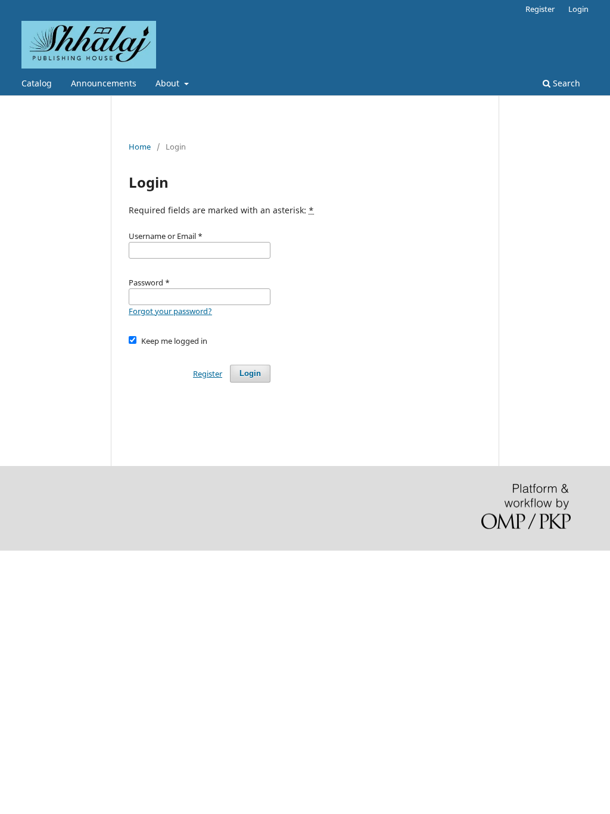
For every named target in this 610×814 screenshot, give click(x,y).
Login (578, 9)
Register (540, 9)
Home (140, 146)
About (168, 83)
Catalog (36, 83)
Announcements (103, 83)
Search (565, 83)
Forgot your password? (170, 311)
